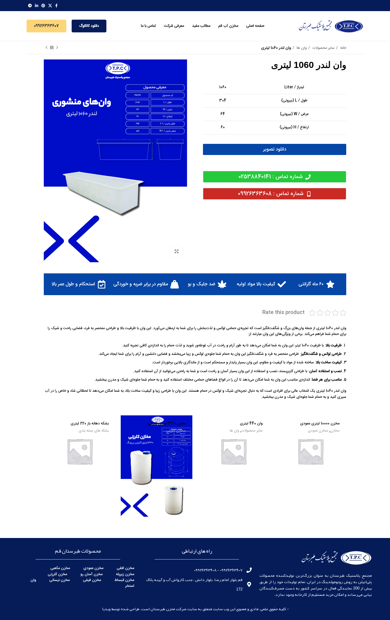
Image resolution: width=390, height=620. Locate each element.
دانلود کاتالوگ (89, 26)
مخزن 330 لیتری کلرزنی (167, 423)
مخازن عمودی (318, 430)
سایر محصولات (323, 48)
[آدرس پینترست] (43, 5)
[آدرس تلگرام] (30, 5)
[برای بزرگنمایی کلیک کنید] (176, 251)
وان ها (301, 48)
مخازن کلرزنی (176, 430)
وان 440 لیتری (251, 423)
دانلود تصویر (274, 149)
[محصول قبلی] (57, 47)
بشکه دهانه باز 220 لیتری (90, 423)
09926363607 (46, 26)
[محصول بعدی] (46, 47)
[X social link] (50, 5)
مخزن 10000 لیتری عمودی (320, 423)
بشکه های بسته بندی (94, 430)
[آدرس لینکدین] (36, 5)
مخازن (335, 430)
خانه (342, 48)
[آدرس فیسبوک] (56, 5)
